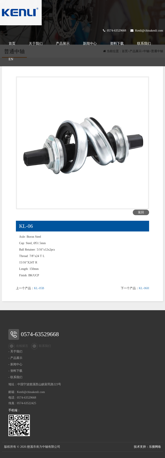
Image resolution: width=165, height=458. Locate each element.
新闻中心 (90, 43)
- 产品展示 (15, 358)
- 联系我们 (15, 377)
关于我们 (36, 43)
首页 (12, 43)
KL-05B (39, 288)
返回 (141, 212)
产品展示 (63, 43)
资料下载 (117, 43)
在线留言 (22, 346)
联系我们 (144, 43)
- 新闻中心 (15, 364)
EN (11, 59)
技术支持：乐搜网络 (147, 446)
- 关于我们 (15, 351)
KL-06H (144, 288)
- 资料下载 (15, 370)
